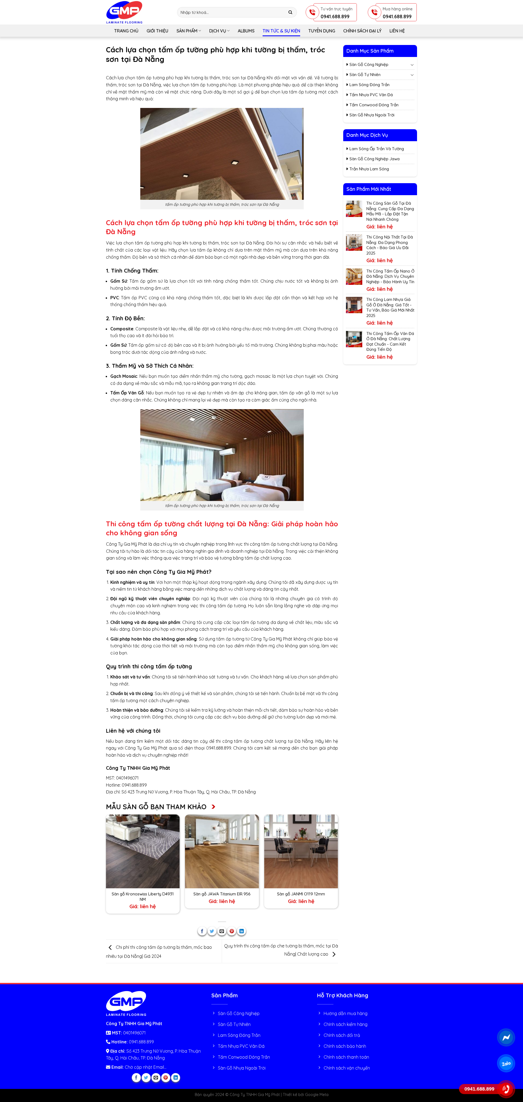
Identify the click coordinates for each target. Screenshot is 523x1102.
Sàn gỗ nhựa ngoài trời (371, 114)
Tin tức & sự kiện (281, 31)
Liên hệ (397, 31)
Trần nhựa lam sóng (369, 168)
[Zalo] (506, 1063)
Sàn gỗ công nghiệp (368, 64)
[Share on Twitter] (212, 930)
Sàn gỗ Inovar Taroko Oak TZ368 (142, 893)
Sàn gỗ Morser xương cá (301, 893)
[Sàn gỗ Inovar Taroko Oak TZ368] (143, 851)
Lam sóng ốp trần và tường (376, 148)
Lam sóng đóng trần (369, 84)
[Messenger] (506, 1037)
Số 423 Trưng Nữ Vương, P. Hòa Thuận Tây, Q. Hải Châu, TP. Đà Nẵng (188, 792)
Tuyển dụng (321, 31)
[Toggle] (412, 64)
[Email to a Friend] (221, 930)
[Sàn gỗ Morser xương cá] (301, 851)
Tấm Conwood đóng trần (374, 104)
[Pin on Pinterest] (231, 930)
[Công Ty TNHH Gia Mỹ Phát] (137, 12)
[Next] (338, 865)
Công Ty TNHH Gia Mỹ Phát (138, 768)
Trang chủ (126, 31)
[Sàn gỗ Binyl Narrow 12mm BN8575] (222, 851)
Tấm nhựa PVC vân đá (371, 94)
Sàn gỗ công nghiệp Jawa (374, 158)
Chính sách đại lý (362, 31)
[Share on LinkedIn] (241, 930)
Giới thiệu (157, 31)
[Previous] (106, 865)
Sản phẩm (187, 31)
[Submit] (290, 12)
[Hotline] (506, 1089)
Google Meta (317, 1094)
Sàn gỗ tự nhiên (365, 74)
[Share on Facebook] (202, 930)
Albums (246, 31)
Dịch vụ (217, 31)
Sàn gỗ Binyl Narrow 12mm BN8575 (222, 893)
